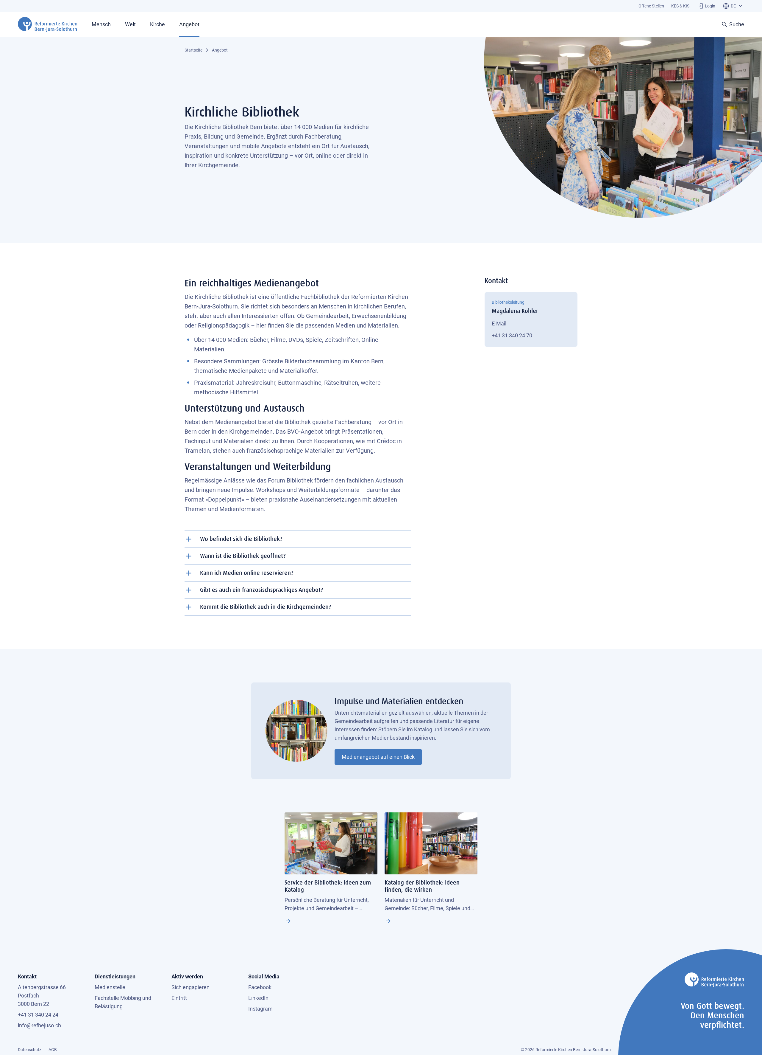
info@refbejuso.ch (39, 1025)
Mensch (101, 24)
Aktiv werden (187, 976)
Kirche (157, 24)
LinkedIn (258, 998)
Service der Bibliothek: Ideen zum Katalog (288, 920)
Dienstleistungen (115, 976)
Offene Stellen (651, 6)
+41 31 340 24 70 (512, 335)
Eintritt (179, 998)
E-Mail (499, 323)
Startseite (193, 50)
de (733, 6)
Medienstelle (110, 987)
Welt (130, 24)
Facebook (259, 987)
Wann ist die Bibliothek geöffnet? (242, 556)
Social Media (263, 976)
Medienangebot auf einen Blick (378, 757)
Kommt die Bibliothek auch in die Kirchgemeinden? (265, 606)
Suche (736, 24)
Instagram (260, 1009)
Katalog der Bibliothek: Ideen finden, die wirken (388, 920)
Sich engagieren (190, 987)
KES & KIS (680, 6)
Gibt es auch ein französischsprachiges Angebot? (261, 590)
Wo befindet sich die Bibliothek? (241, 539)
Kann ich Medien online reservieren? (246, 573)
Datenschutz (29, 1049)
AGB (53, 1049)
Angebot (189, 24)
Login (710, 6)
